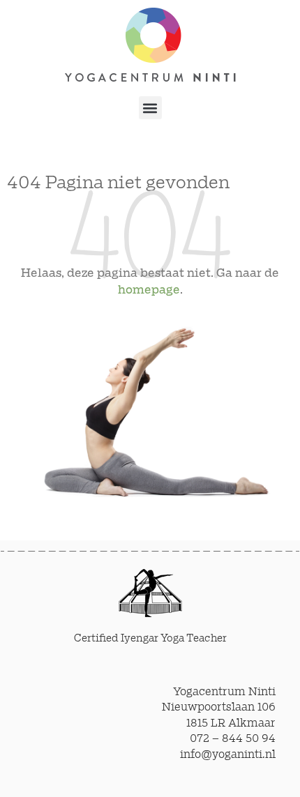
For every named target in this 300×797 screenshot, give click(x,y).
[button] (150, 107)
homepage (149, 290)
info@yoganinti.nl (228, 755)
